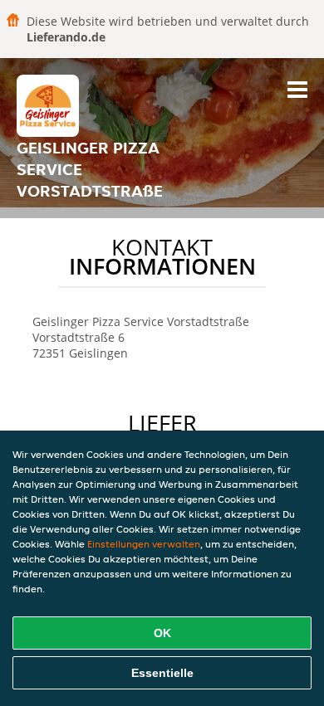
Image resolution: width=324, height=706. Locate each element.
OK (162, 633)
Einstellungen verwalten (143, 544)
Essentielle (162, 672)
